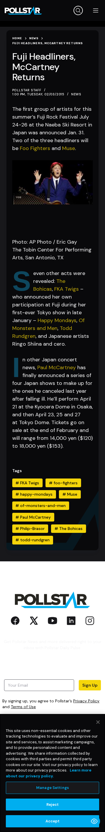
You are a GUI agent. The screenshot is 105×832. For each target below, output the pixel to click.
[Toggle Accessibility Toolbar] (94, 821)
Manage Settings (52, 787)
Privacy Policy (86, 701)
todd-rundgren (32, 539)
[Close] (98, 722)
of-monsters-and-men (40, 505)
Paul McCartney (56, 367)
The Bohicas (69, 528)
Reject (52, 804)
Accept (53, 821)
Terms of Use (23, 706)
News (76, 94)
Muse (68, 148)
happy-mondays (33, 494)
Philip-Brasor (30, 528)
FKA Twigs (66, 288)
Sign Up (89, 685)
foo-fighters (63, 482)
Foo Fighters (35, 148)
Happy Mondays (57, 320)
